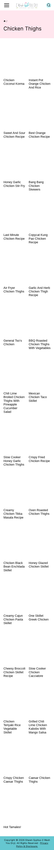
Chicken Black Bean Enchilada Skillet (14, 566)
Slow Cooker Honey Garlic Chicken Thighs (13, 460)
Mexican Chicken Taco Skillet (38, 397)
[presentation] (14, 59)
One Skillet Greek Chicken (39, 617)
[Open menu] (6, 5)
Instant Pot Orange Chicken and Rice (39, 83)
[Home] (4, 21)
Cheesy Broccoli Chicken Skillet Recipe (14, 672)
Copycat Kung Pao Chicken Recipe (38, 238)
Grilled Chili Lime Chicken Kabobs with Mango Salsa (38, 727)
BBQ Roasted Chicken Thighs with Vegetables (40, 344)
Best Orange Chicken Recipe (39, 134)
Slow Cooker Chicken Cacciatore (37, 672)
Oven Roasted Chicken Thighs (39, 511)
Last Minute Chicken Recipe (14, 236)
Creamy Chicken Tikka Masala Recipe (13, 513)
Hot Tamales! (12, 827)
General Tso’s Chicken (12, 342)
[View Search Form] (48, 5)
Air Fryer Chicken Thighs (13, 289)
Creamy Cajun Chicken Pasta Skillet (13, 619)
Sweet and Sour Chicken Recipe (14, 134)
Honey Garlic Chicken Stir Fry (14, 183)
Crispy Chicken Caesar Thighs (13, 779)
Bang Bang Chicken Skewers (36, 185)
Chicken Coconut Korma (13, 81)
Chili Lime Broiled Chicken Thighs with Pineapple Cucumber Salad (14, 402)
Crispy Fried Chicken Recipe (39, 459)
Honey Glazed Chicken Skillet (39, 564)
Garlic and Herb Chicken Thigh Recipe (39, 291)
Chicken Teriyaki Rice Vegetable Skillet (12, 727)
